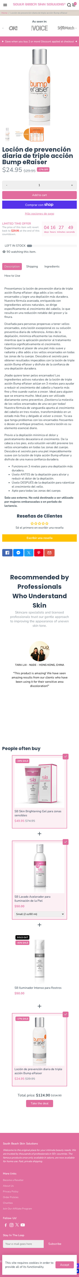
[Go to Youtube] (22, 1225)
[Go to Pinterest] (38, 552)
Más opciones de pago (39, 214)
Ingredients (52, 266)
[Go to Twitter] (28, 552)
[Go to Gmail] (49, 552)
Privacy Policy (10, 1191)
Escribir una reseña (40, 538)
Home (4, 12)
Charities (8, 1203)
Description (12, 266)
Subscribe (54, 1244)
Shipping (32, 266)
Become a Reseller (13, 1180)
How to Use (12, 276)
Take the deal (40, 1103)
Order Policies (11, 1197)
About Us (8, 1186)
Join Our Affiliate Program (17, 1208)
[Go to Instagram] (11, 1225)
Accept (64, 1265)
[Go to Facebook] (7, 552)
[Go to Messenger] (18, 552)
